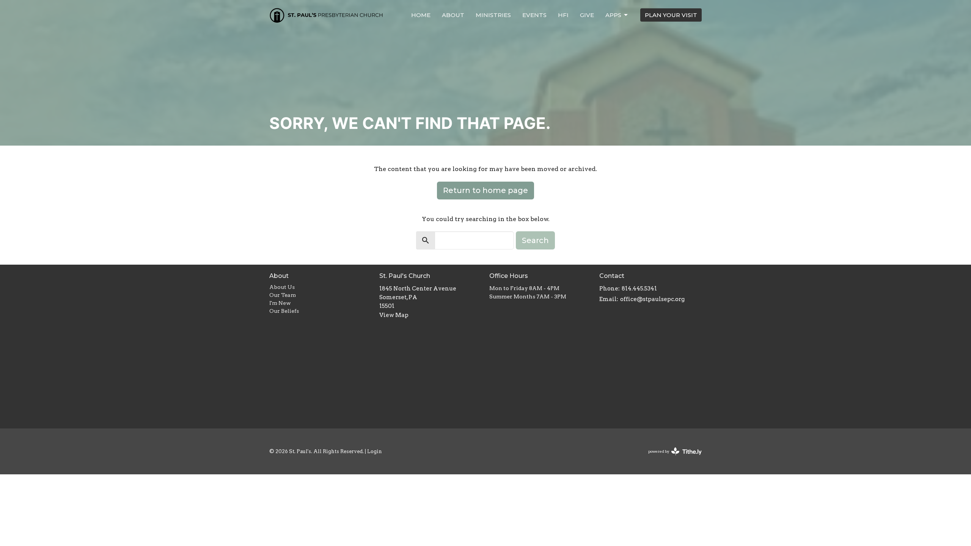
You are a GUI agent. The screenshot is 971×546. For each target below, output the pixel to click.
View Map (394, 315)
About (453, 15)
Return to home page (485, 190)
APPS (613, 15)
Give (587, 15)
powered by (671, 458)
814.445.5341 (639, 288)
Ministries (493, 15)
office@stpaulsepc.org (652, 299)
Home (421, 15)
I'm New (280, 303)
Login (374, 451)
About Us (282, 287)
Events (534, 15)
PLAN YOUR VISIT (671, 15)
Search (535, 240)
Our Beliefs (284, 311)
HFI (563, 15)
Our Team (282, 295)
